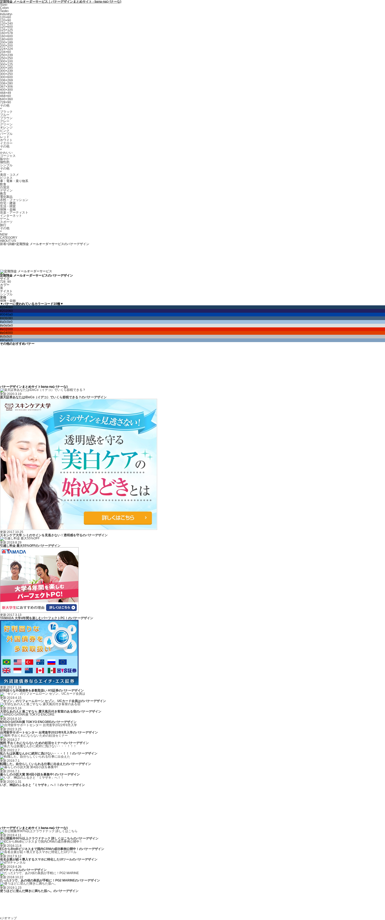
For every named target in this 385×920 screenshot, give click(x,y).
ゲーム (4, 219)
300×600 (6, 77)
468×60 (5, 96)
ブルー (4, 115)
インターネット (11, 215)
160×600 (6, 36)
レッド (4, 137)
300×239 (6, 71)
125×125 (6, 30)
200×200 (6, 45)
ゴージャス (8, 156)
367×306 (6, 86)
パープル (6, 134)
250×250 (6, 58)
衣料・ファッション (14, 200)
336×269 (6, 80)
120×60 (5, 17)
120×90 (5, 20)
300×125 (6, 64)
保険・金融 (8, 209)
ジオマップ (9, 918)
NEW (3, 234)
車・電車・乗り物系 (14, 181)
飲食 (3, 184)
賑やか (4, 159)
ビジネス (6, 178)
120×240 (6, 23)
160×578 (6, 33)
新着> (4, 244)
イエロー (6, 143)
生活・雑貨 (8, 206)
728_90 (5, 282)
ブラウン (6, 118)
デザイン (6, 190)
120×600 (6, 27)
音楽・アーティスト (14, 212)
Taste (4, 11)
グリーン (6, 124)
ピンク (4, 130)
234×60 (5, 52)
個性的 (4, 162)
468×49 (5, 93)
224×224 (6, 49)
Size (3, 5)
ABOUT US (8, 241)
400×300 (6, 90)
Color (4, 8)
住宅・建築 (8, 203)
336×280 (6, 83)
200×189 (6, 42)
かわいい (6, 153)
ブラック (6, 112)
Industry (5, 14)
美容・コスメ (9, 175)
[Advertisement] (95, 257)
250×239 (6, 55)
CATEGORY (8, 238)
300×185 (6, 68)
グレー (4, 121)
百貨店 (4, 187)
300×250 (6, 74)
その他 (4, 105)
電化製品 (6, 197)
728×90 (5, 102)
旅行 (3, 225)
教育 (3, 193)
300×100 (6, 61)
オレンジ (6, 127)
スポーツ (6, 222)
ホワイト (6, 140)
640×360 (6, 99)
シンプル (6, 165)
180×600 (6, 39)
